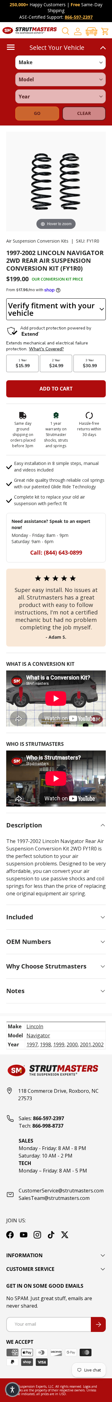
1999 (58, 1044)
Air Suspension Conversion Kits (37, 241)
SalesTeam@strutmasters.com (54, 1198)
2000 (72, 1044)
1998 (45, 1044)
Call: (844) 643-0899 (56, 552)
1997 (32, 1044)
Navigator (38, 1035)
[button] (91, 31)
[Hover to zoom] (56, 181)
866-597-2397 (79, 17)
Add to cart (56, 388)
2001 (85, 1044)
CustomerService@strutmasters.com (61, 1190)
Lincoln (34, 1026)
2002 (98, 1044)
